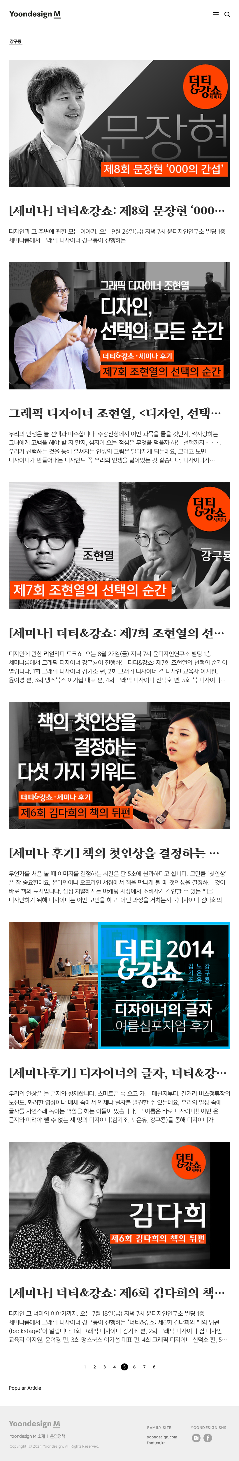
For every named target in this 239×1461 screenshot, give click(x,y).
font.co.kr (156, 1443)
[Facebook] (207, 1438)
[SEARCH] (227, 14)
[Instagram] (196, 1438)
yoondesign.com (162, 1437)
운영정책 (57, 1436)
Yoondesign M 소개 (27, 1436)
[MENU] (216, 14)
